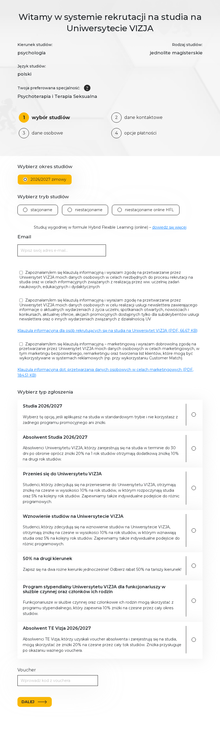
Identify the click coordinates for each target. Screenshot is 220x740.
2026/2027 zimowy (48, 179)
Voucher (26, 669)
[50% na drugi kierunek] (193, 565)
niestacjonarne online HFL (149, 210)
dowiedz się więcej (169, 227)
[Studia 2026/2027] (193, 414)
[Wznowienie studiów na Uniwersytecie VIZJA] (193, 530)
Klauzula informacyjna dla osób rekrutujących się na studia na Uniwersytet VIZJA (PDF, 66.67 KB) (107, 330)
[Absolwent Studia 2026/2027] (193, 448)
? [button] (87, 88)
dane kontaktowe (139, 117)
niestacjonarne (88, 210)
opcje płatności (135, 133)
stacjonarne (41, 210)
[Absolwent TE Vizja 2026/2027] (193, 639)
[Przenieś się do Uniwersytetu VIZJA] (193, 488)
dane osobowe (43, 133)
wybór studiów (46, 118)
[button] (102, 415)
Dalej (27, 701)
